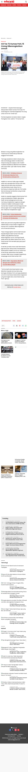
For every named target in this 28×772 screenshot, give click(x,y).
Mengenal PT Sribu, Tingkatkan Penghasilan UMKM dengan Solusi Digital (18, 652)
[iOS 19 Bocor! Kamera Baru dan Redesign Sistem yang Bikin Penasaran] (14, 618)
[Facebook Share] (14, 326)
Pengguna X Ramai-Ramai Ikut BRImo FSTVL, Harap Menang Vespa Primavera (21, 342)
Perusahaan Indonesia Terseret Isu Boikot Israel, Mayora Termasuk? (18, 678)
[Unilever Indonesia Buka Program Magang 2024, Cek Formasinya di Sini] (21, 469)
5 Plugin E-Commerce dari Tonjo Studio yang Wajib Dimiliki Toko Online (18, 636)
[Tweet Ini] (17, 326)
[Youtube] (18, 730)
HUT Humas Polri (6, 321)
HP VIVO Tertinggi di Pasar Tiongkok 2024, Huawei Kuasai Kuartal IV (18, 588)
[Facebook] (10, 730)
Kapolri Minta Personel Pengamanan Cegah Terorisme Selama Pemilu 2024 (15, 544)
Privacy (19, 736)
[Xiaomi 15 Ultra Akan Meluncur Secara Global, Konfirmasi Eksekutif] (14, 575)
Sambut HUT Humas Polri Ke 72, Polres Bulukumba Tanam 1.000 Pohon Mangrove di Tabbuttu (14, 539)
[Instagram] (15, 730)
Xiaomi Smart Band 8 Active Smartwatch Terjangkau (17, 570)
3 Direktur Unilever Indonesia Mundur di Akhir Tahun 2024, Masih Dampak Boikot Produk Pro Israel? (18, 688)
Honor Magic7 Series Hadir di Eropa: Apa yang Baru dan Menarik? (17, 614)
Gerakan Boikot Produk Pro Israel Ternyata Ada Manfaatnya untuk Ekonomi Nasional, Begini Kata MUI (6, 356)
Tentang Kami (11, 736)
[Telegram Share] (23, 326)
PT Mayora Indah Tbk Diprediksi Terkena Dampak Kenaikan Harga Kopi (18, 669)
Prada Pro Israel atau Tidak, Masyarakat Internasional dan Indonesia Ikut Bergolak (18, 661)
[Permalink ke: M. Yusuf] (2, 51)
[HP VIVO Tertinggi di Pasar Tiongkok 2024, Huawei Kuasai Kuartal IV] (14, 584)
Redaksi (21, 734)
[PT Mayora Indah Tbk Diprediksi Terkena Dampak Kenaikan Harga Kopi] (14, 665)
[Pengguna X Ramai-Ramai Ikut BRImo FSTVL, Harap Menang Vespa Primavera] (21, 335)
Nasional (3, 41)
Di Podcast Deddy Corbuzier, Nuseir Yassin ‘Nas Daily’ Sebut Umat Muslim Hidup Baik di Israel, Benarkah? (20, 461)
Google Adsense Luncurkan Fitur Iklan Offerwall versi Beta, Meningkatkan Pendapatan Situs (18, 605)
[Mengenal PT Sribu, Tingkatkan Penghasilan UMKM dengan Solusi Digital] (14, 648)
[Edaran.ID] (9, 1)
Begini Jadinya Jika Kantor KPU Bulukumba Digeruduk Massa (14, 528)
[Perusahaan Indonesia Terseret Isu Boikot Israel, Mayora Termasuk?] (14, 674)
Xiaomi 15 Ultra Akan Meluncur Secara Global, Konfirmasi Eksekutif (18, 579)
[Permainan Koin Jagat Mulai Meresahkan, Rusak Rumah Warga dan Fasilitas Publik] (7, 335)
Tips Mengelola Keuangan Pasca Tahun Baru (17, 643)
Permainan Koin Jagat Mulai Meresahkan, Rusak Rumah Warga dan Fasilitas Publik (6, 342)
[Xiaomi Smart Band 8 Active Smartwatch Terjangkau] (14, 566)
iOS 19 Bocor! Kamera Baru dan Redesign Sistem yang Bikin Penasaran (18, 622)
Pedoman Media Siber (11, 734)
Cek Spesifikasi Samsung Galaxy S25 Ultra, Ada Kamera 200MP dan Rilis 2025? (15, 523)
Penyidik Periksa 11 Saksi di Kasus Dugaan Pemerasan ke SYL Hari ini (15, 533)
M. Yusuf (6, 51)
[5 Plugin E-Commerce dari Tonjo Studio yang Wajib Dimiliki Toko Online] (14, 632)
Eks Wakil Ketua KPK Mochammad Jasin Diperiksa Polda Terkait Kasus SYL (15, 555)
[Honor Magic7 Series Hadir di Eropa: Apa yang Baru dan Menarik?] (14, 610)
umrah (19, 321)
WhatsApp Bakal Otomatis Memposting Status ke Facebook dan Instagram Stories (17, 596)
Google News (17, 287)
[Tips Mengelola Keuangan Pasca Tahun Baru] (13, 640)
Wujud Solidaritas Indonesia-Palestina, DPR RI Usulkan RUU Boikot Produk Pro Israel (6, 476)
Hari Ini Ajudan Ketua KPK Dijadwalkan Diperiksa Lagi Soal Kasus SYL (14, 549)
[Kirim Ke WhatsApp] (26, 326)
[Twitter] (13, 730)
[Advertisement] (14, 22)
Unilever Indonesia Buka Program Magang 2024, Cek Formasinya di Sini (20, 475)
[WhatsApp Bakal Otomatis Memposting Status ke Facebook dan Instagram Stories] (14, 592)
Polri (14, 321)
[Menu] (2, 1)
